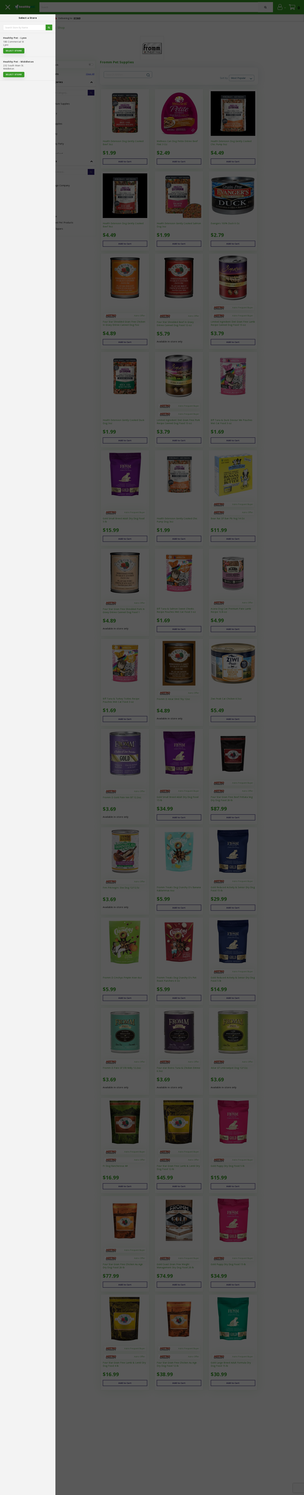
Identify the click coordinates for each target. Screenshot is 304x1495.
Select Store (14, 50)
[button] (298, 1491)
